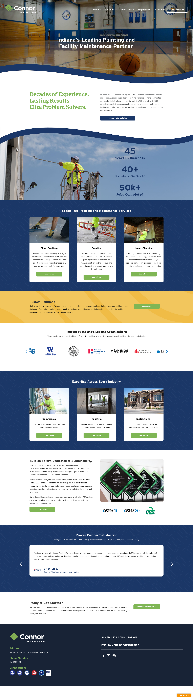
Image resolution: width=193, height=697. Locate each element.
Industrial (96, 419)
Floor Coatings (49, 248)
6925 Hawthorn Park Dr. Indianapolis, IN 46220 (29, 652)
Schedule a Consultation (118, 118)
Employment (145, 10)
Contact (159, 10)
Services (110, 10)
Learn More (49, 274)
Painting (97, 248)
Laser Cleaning (144, 248)
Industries (126, 10)
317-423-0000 (177, 10)
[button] (26, 351)
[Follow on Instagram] (114, 656)
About (95, 10)
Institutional (143, 419)
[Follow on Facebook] (103, 655)
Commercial (49, 419)
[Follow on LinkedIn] (108, 655)
